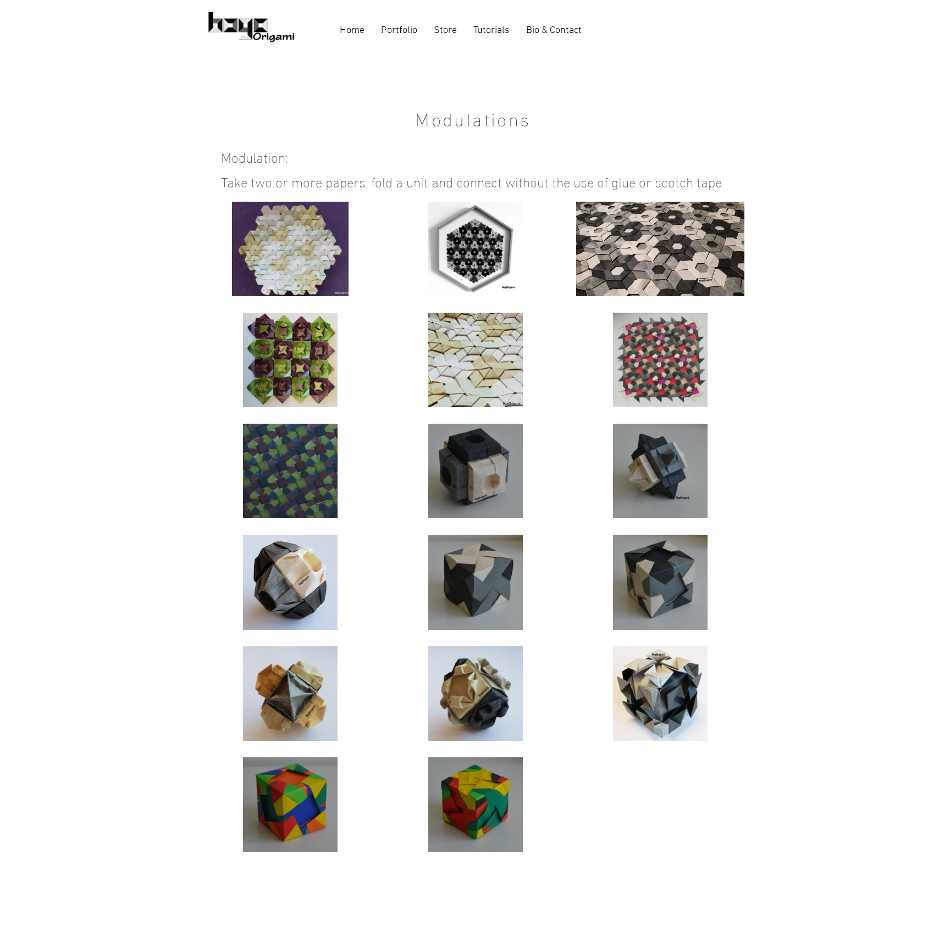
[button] (399, 30)
